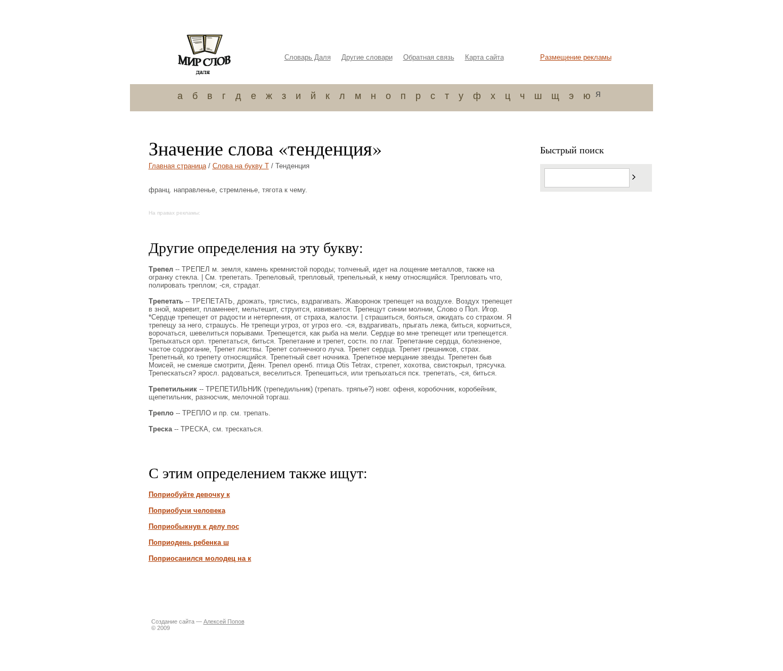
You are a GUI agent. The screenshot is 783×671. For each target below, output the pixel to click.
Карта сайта (484, 57)
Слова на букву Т (241, 166)
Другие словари (367, 57)
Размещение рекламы (575, 57)
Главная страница (177, 166)
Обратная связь (428, 57)
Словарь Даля (307, 57)
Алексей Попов (223, 621)
